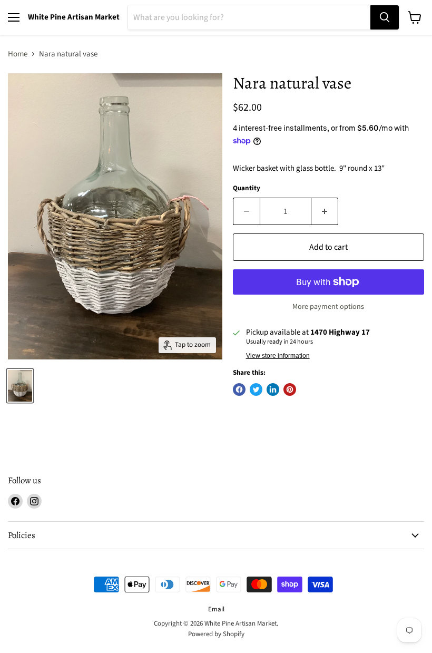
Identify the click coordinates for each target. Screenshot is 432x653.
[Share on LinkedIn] (273, 389)
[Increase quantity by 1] (324, 211)
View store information (278, 355)
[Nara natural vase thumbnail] (20, 386)
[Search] (384, 17)
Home (17, 54)
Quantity (246, 188)
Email (216, 609)
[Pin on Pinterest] (289, 389)
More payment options (328, 307)
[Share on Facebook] (239, 389)
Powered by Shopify (216, 634)
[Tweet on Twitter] (256, 389)
